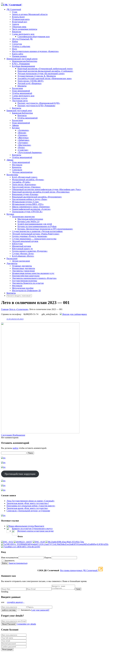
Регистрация (7, 649)
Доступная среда (20, 100)
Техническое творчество (23, 216)
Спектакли (17, 170)
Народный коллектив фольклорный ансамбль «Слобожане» (45, 71)
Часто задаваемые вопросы (24, 29)
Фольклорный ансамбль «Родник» (28, 179)
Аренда (15, 24)
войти (15, 448)
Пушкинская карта (21, 19)
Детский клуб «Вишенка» (30, 83)
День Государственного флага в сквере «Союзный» (31, 501)
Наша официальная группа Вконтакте (26, 526)
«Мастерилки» (24, 145)
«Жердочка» (23, 137)
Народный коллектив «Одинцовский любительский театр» (45, 68)
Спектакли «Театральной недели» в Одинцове (28, 511)
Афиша (15, 125)
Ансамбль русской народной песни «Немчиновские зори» (45, 78)
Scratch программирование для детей (35, 224)
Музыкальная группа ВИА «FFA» (28, 204)
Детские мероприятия (22, 172)
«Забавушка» (24, 140)
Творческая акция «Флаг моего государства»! (28, 503)
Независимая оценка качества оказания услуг (33, 273)
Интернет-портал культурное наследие (36, 531)
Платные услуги (19, 98)
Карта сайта (17, 54)
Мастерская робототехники (30, 219)
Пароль (47, 557)
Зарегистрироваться (18, 563)
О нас (14, 12)
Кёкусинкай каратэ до (22, 248)
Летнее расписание (21, 261)
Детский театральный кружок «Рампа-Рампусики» (35, 234)
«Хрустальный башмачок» (30, 152)
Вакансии (16, 31)
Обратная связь (19, 26)
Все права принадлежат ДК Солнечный (79, 570)
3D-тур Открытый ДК (22, 39)
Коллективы (12, 174)
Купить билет (18, 17)
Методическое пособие (22, 288)
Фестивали (17, 165)
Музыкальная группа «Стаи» (25, 202)
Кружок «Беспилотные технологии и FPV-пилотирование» (45, 229)
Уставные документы (22, 266)
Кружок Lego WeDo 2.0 (28, 221)
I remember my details (26, 624)
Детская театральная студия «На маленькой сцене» (41, 73)
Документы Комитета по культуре (28, 283)
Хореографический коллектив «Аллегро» (31, 209)
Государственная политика (24, 280)
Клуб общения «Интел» (23, 256)
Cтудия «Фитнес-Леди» (23, 253)
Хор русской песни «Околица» (26, 187)
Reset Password (8, 624)
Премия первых (19, 56)
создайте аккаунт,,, (15, 602)
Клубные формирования (23, 66)
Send (78, 589)
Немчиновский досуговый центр (22, 59)
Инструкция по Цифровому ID (26, 290)
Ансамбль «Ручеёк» (21, 182)
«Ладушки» (23, 142)
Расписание (17, 88)
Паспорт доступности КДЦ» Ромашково (36, 105)
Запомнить (9, 560)
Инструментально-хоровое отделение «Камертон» (35, 51)
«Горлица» (22, 135)
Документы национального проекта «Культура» (34, 278)
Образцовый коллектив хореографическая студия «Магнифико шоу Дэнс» (46, 189)
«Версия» (22, 133)
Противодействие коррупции (26, 276)
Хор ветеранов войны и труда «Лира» (29, 199)
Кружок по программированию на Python (37, 226)
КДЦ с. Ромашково (21, 63)
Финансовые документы (23, 268)
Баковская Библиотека (22, 113)
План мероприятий (21, 91)
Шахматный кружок (21, 246)
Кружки (16, 128)
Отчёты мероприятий (22, 93)
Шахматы (22, 86)
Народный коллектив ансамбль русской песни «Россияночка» (41, 192)
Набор (15, 41)
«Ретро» (21, 147)
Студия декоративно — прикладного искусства (34, 239)
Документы (12, 263)
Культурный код (19, 22)
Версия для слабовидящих (74, 314)
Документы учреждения (23, 271)
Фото (14, 49)
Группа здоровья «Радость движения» (29, 236)
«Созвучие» (23, 150)
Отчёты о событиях (21, 46)
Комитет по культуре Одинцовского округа (32, 528)
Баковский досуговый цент (19, 110)
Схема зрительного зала (23, 34)
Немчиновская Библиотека (24, 61)
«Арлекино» (23, 130)
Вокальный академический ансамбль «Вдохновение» (37, 197)
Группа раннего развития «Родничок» (30, 251)
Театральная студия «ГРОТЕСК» (27, 211)
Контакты (16, 108)
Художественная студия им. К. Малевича (37, 76)
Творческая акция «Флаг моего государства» (27, 508)
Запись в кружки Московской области (30, 14)
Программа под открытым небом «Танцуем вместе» (31, 506)
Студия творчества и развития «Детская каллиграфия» (37, 231)
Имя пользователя (9, 557)
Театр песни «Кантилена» (24, 184)
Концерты (16, 167)
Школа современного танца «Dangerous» (31, 207)
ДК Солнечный (14, 9)
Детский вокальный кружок (25, 241)
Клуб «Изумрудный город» (24, 177)
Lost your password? (40, 610)
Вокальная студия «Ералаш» (25, 194)
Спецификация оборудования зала (34, 36)
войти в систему (9, 610)
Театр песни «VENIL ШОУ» (31, 81)
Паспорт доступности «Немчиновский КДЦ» (39, 103)
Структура (17, 44)
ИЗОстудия (17, 243)
